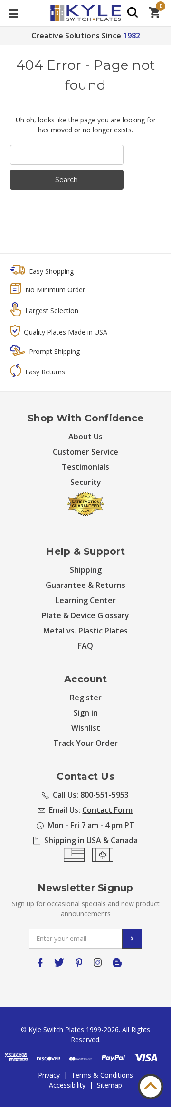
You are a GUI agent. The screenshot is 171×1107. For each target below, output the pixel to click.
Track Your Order (85, 743)
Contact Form (107, 810)
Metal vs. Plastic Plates (85, 630)
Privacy (49, 1074)
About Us (85, 436)
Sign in (86, 712)
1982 (131, 35)
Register (86, 697)
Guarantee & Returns (85, 585)
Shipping (86, 570)
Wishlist (85, 728)
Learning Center (86, 600)
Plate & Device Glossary (85, 615)
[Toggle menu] (13, 13)
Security (85, 482)
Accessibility (67, 1084)
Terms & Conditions (102, 1074)
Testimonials (85, 467)
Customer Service (85, 452)
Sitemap (109, 1084)
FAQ (85, 646)
